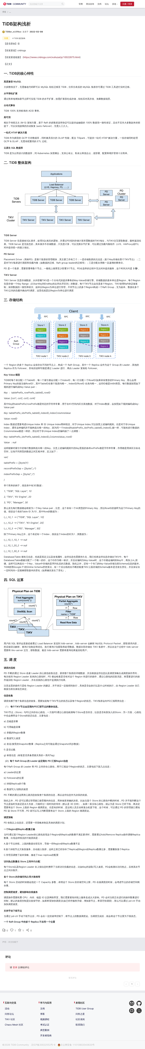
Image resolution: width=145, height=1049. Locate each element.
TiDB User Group (85, 1008)
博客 (4, 12)
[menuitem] (81, 4)
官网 (81, 4)
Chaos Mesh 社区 (14, 1024)
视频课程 (44, 1019)
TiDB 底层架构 (19, 38)
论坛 (107, 4)
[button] (115, 4)
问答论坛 (9, 1013)
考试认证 (44, 1024)
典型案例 (44, 1030)
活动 (7, 1008)
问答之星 (80, 1013)
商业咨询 (90, 4)
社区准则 (80, 1019)
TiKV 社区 (10, 1019)
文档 (99, 4)
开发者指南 (46, 1035)
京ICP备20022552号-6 (43, 1044)
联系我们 (80, 1024)
